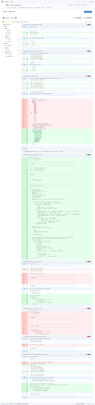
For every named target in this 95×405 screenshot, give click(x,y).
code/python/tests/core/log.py (31, 308)
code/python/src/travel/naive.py (32, 154)
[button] (71, 5)
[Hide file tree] (2, 22)
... (3, 14)
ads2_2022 (18, 5)
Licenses (88, 403)
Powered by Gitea (5, 403)
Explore (7, 1)
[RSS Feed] (66, 5)
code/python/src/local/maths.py (31, 24)
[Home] (2, 1)
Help (12, 1)
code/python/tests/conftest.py (31, 261)
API (93, 403)
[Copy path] (41, 25)
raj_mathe (11, 5)
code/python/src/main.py (30, 76)
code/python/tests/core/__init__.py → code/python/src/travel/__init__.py (42, 151)
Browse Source (88, 11)
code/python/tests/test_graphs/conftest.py (34, 336)
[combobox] (85, 22)
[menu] (91, 22)
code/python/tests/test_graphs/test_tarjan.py (35, 354)
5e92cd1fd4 (78, 17)
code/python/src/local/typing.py (32, 51)
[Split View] (88, 22)
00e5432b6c (89, 17)
